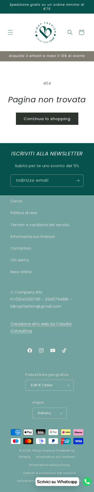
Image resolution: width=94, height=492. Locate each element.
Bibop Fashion (44, 450)
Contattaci (20, 248)
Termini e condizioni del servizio (40, 224)
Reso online (21, 271)
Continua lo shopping (47, 118)
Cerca (16, 201)
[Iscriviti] (77, 180)
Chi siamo (19, 260)
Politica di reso (23, 212)
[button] (10, 32)
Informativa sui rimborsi (32, 236)
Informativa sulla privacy (49, 465)
